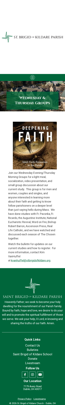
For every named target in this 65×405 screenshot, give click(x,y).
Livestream (32, 363)
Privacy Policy (24, 399)
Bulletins (32, 350)
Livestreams (40, 399)
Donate (32, 358)
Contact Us (32, 345)
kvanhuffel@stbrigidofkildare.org (30, 260)
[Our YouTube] (40, 375)
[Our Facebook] (25, 375)
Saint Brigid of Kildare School (32, 354)
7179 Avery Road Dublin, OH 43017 (32, 388)
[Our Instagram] (32, 375)
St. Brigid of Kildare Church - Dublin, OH (36, 403)
